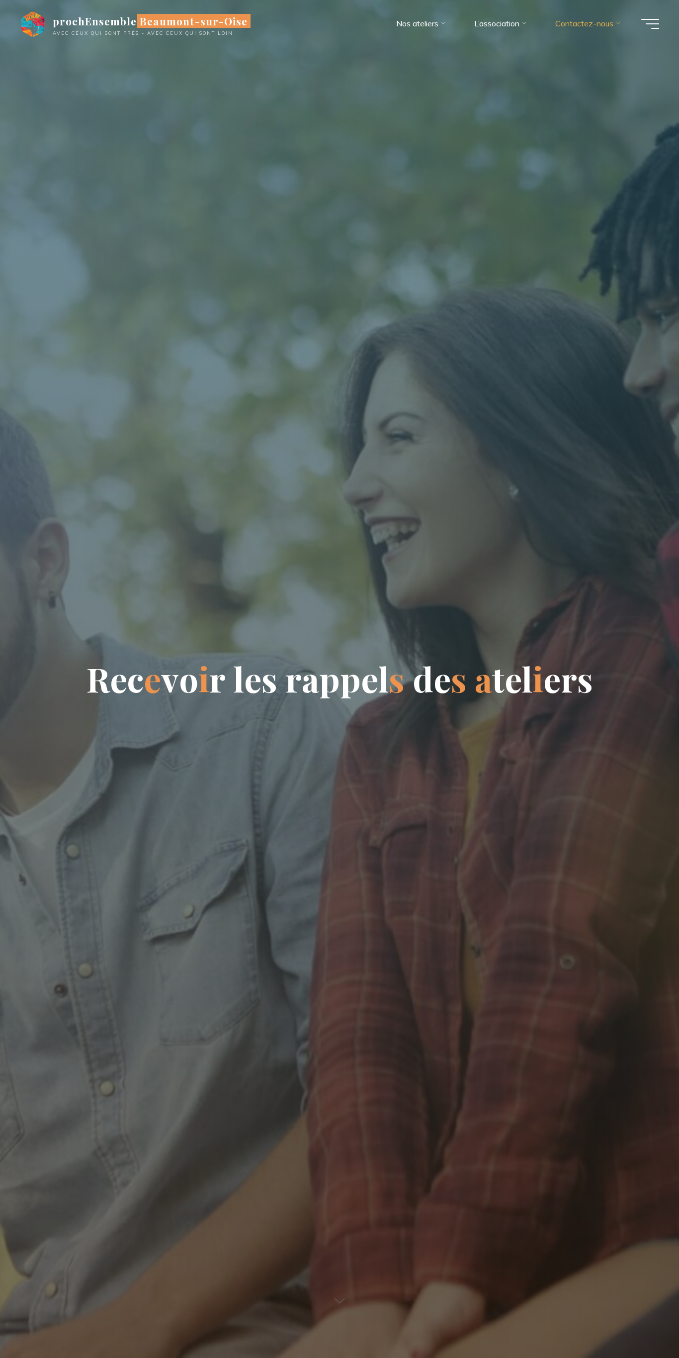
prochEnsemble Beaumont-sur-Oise (150, 21)
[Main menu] (650, 24)
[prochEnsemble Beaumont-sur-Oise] (33, 23)
